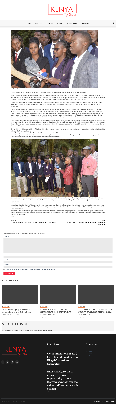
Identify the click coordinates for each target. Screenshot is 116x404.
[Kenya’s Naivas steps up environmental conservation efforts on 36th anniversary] (20, 294)
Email (5, 260)
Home (29, 23)
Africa (59, 23)
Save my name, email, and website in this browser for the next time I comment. (31, 269)
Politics (50, 23)
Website (6, 264)
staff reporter (16, 314)
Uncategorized (6, 306)
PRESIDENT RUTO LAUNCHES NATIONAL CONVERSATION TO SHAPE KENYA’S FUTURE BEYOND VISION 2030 (55, 312)
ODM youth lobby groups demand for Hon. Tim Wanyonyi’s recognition (33, 221)
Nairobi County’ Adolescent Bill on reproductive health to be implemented (86, 222)
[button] (113, 23)
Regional (38, 23)
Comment (7, 236)
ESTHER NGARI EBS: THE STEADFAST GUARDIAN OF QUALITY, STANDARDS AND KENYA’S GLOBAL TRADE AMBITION (95, 312)
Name (5, 255)
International (72, 23)
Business (85, 23)
